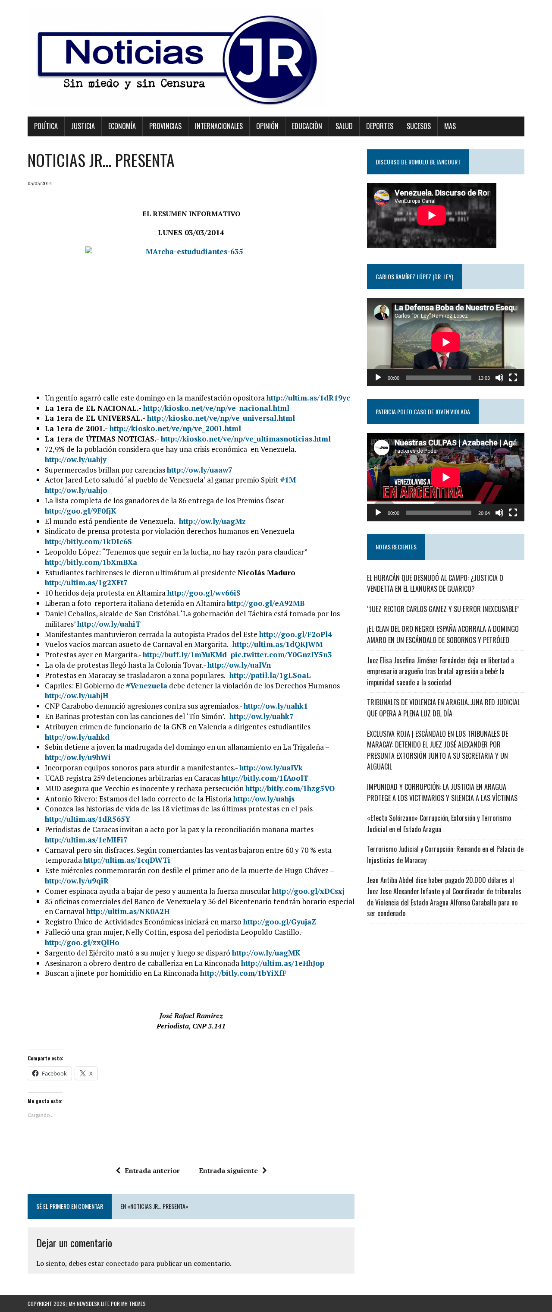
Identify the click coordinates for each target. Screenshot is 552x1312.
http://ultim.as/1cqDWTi (127, 860)
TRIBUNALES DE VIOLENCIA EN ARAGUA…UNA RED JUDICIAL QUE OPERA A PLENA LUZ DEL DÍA (443, 708)
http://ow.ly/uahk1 (276, 706)
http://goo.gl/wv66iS (204, 593)
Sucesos (419, 126)
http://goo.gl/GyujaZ (279, 922)
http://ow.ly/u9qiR (77, 881)
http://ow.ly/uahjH (76, 695)
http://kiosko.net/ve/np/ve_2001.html (175, 428)
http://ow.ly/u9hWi (78, 757)
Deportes (379, 126)
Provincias (165, 126)
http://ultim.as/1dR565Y (87, 819)
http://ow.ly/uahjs (264, 799)
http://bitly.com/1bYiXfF (243, 973)
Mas (450, 126)
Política (46, 126)
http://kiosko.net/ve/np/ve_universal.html (221, 418)
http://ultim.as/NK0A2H (127, 911)
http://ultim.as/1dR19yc (308, 398)
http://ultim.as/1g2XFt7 (86, 582)
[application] (445, 342)
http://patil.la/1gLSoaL (270, 675)
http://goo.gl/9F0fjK (80, 511)
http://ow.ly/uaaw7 (199, 470)
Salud (344, 126)
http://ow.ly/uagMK (266, 953)
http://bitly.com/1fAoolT (265, 778)
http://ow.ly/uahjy (76, 459)
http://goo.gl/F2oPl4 (295, 634)
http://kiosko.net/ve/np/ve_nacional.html (216, 408)
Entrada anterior (152, 1170)
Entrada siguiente (228, 1170)
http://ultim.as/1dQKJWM (277, 644)
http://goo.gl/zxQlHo (82, 942)
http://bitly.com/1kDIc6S (88, 541)
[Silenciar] (499, 377)
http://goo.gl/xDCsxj (308, 891)
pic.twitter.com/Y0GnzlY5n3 (281, 654)
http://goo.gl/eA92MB (265, 603)
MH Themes (133, 1303)
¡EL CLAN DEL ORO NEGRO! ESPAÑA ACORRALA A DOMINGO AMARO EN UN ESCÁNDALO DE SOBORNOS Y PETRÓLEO (443, 634)
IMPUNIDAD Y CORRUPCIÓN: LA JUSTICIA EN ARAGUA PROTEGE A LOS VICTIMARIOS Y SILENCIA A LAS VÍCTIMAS (442, 792)
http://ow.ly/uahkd (77, 737)
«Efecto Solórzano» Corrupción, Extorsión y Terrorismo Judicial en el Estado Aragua (439, 823)
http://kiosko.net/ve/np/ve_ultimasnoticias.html (246, 439)
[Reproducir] (378, 377)
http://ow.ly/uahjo (76, 490)
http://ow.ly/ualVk (271, 768)
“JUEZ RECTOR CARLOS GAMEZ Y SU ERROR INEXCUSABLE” (443, 609)
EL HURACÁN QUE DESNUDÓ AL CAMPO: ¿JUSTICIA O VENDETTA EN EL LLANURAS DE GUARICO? (435, 583)
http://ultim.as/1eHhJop (282, 963)
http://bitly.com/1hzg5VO (290, 788)
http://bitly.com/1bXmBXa (91, 562)
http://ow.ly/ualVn (239, 665)
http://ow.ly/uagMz (212, 521)
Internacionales (219, 126)
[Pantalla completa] (513, 377)
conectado (122, 1263)
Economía (122, 126)
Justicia (83, 126)
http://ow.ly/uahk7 (261, 716)
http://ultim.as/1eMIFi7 (86, 840)
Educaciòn (307, 126)
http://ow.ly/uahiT (109, 624)
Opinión (267, 126)
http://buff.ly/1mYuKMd (186, 654)
